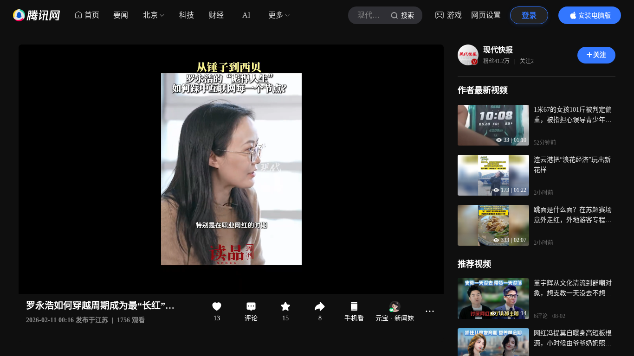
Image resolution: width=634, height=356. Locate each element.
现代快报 (498, 50)
